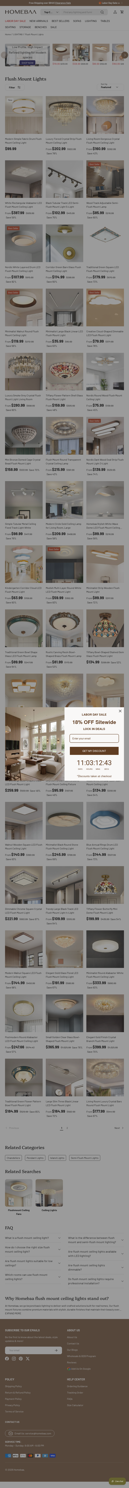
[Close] (120, 711)
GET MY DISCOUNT (94, 751)
